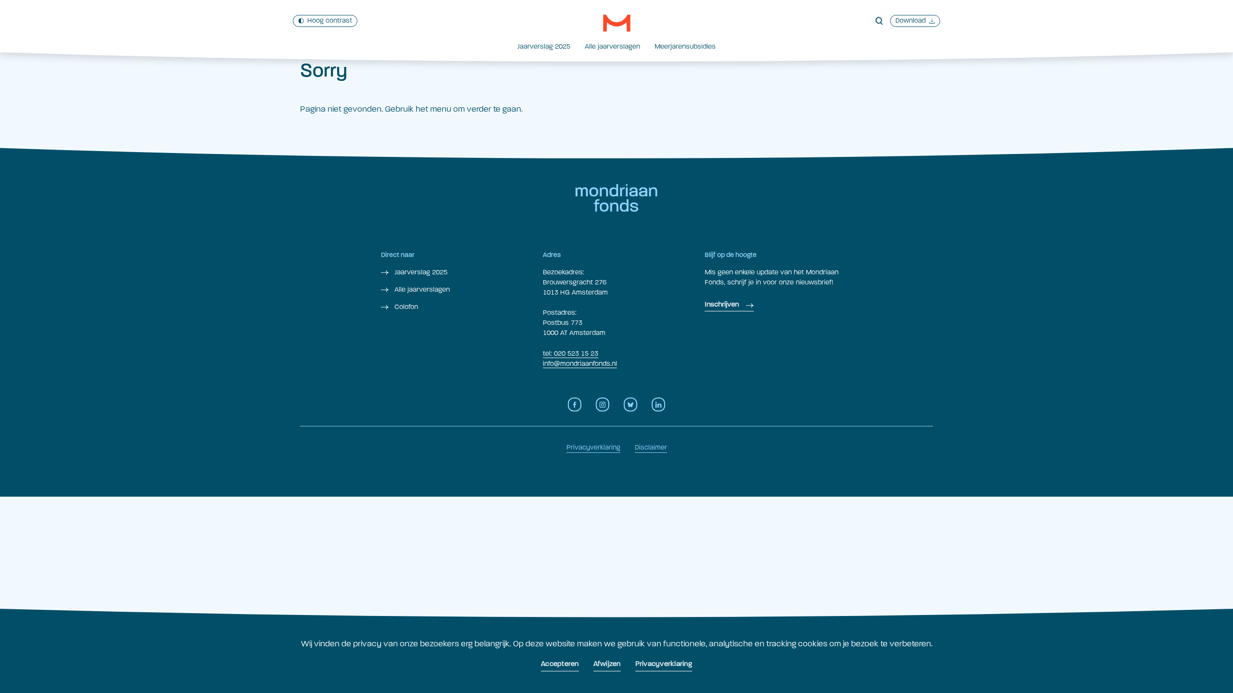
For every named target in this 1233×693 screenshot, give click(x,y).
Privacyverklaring (593, 447)
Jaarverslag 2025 (543, 46)
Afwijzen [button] (607, 664)
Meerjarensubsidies (685, 46)
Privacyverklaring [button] (663, 664)
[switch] (325, 21)
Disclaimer (651, 447)
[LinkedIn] (658, 404)
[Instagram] (602, 404)
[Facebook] (574, 404)
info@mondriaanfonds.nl (580, 363)
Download (910, 20)
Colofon (405, 307)
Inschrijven (722, 304)
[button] (616, 23)
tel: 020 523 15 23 (570, 353)
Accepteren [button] (560, 664)
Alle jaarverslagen (612, 46)
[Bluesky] (630, 404)
